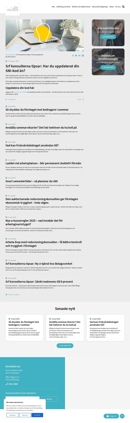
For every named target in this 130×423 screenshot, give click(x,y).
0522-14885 (13, 384)
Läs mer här (108, 37)
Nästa (80, 99)
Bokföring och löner (64, 7)
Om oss (118, 7)
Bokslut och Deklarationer (81, 7)
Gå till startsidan (13, 294)
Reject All (25, 415)
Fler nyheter (65, 346)
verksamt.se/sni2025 (20, 92)
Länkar (111, 7)
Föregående (12, 99)
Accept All (37, 415)
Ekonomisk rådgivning (100, 7)
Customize (12, 415)
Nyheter (12, 55)
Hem (53, 7)
